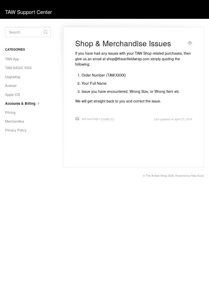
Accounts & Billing (20, 103)
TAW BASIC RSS (18, 67)
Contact (194, 11)
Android (10, 85)
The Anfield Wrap (156, 175)
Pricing (10, 112)
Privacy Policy (16, 130)
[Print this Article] (190, 43)
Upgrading (12, 76)
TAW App (12, 58)
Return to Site (169, 11)
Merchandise (14, 121)
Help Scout (197, 175)
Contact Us (107, 119)
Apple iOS (12, 94)
